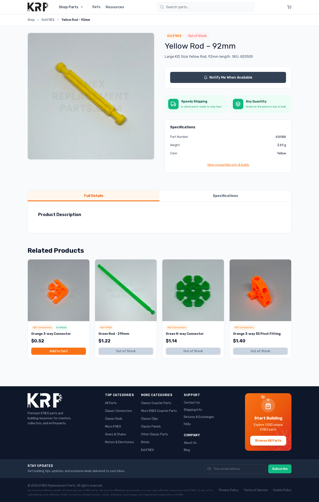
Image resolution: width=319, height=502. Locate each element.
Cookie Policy (282, 490)
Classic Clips (149, 419)
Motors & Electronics (119, 442)
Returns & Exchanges (199, 417)
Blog (187, 450)
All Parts (111, 403)
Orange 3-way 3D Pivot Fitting (257, 334)
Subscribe (280, 469)
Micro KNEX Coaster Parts (159, 411)
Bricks (145, 442)
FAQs (187, 424)
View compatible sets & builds (228, 165)
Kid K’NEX (147, 450)
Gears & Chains (115, 434)
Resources (115, 7)
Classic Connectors (118, 411)
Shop (31, 20)
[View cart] (289, 7)
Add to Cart (59, 351)
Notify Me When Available (230, 77)
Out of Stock (126, 351)
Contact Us (192, 403)
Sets (96, 7)
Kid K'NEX (48, 20)
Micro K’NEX (113, 426)
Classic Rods (113, 419)
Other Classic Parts (154, 434)
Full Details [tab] (93, 196)
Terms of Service (256, 490)
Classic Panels (151, 426)
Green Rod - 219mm (114, 334)
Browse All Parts (268, 441)
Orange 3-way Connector (51, 334)
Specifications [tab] (225, 196)
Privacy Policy (228, 490)
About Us (190, 443)
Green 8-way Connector (185, 334)
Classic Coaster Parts (156, 403)
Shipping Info (193, 410)
